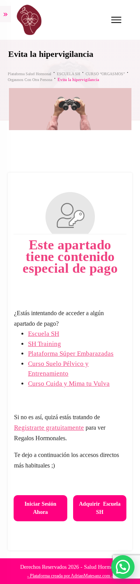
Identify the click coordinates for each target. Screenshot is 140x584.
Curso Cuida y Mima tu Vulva (69, 383)
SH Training (44, 344)
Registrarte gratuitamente (49, 427)
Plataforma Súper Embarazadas (71, 353)
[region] (70, 514)
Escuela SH (43, 333)
